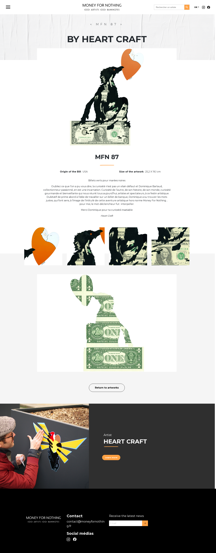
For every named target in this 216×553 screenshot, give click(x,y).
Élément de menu (204, 8)
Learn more (111, 457)
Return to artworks (107, 387)
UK (195, 7)
